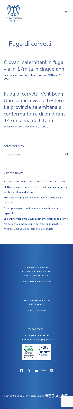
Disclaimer (41, 310)
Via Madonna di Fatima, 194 (36, 300)
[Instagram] (44, 370)
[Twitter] (29, 370)
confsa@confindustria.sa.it (36, 335)
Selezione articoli (13, 75)
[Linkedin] (36, 370)
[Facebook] (21, 370)
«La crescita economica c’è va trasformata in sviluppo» (34, 181)
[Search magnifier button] (67, 154)
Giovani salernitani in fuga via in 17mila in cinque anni (35, 66)
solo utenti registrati (35, 75)
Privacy (30, 310)
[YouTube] (51, 370)
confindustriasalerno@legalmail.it (36, 339)
